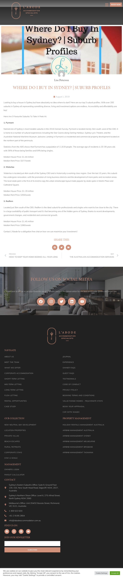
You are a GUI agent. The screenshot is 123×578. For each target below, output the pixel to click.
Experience (68, 362)
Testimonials (69, 379)
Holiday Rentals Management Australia (83, 425)
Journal (67, 357)
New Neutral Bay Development (20, 425)
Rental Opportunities (15, 401)
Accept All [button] (115, 573)
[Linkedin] (72, 301)
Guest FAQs (68, 373)
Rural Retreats (12, 447)
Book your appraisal (74, 406)
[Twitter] (61, 301)
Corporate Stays (13, 452)
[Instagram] (51, 301)
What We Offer (12, 368)
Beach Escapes (12, 441)
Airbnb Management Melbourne (79, 441)
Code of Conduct (72, 384)
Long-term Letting (13, 390)
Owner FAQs (69, 368)
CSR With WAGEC (71, 412)
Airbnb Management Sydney (77, 436)
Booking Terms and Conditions (79, 395)
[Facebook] (41, 301)
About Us (9, 357)
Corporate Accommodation (18, 373)
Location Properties (15, 430)
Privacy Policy (70, 390)
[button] (54, 247)
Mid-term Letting (13, 384)
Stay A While (11, 458)
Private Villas (11, 436)
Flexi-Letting (11, 395)
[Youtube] (82, 301)
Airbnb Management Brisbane (78, 447)
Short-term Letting (14, 379)
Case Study (10, 406)
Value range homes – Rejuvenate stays (83, 401)
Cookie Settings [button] (101, 573)
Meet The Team (11, 362)
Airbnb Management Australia (78, 430)
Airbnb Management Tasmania (78, 452)
